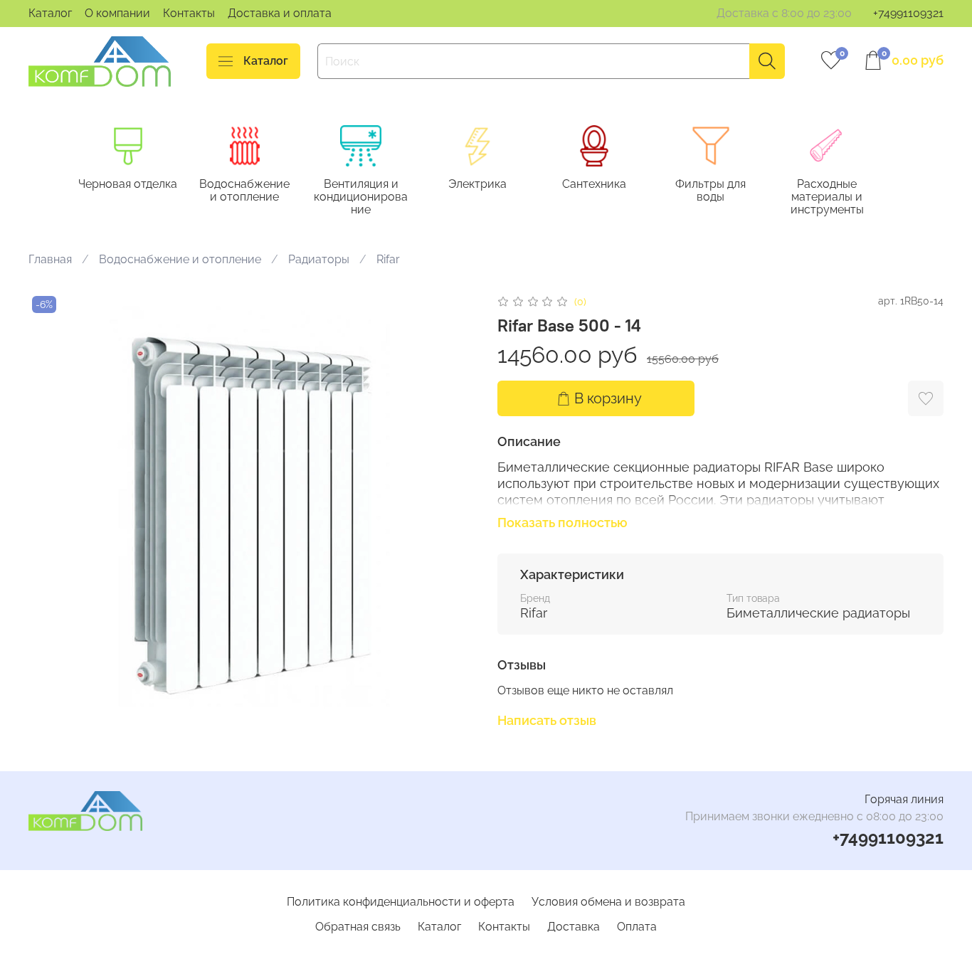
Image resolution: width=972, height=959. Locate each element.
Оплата (637, 926)
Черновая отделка (127, 184)
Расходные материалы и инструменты (827, 196)
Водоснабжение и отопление (244, 190)
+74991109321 (908, 13)
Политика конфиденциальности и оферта (400, 901)
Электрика (477, 184)
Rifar (388, 259)
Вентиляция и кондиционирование (361, 196)
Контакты (189, 13)
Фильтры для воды (710, 190)
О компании (117, 13)
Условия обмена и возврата (608, 901)
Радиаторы (318, 259)
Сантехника (594, 184)
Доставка (573, 926)
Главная (50, 259)
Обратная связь (358, 926)
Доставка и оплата (280, 13)
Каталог (50, 13)
